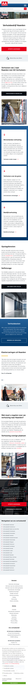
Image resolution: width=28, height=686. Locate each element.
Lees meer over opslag (14, 286)
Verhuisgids (14, 619)
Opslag (14, 597)
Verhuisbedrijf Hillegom (8, 542)
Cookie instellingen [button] (7, 678)
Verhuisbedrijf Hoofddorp (9, 546)
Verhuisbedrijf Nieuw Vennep (9, 557)
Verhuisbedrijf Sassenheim (9, 565)
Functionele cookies (9, 668)
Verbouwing (14, 599)
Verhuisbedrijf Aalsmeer (8, 524)
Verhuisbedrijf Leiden (8, 550)
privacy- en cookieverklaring (12, 663)
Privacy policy (14, 622)
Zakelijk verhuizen (14, 593)
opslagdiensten (9, 255)
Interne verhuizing (14, 601)
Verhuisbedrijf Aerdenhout (9, 526)
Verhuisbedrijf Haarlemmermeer (10, 537)
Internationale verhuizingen (11, 195)
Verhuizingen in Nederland (14, 93)
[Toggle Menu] (25, 5)
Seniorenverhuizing (14, 595)
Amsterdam (18, 443)
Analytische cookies (9, 666)
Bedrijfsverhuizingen (9, 232)
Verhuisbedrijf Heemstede (9, 539)
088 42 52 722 (8, 82)
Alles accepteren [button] (14, 683)
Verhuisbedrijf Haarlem (8, 535)
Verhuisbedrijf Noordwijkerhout (10, 561)
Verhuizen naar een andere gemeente (14, 587)
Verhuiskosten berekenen (14, 509)
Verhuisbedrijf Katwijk (8, 548)
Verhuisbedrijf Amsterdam (9, 533)
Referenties (14, 615)
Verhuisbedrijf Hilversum (8, 544)
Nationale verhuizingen (14, 584)
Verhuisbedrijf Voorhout (8, 567)
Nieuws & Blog (14, 620)
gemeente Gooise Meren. (15, 431)
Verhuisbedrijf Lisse (7, 552)
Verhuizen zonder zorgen (10, 159)
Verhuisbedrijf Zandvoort (8, 570)
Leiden (23, 443)
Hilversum (11, 443)
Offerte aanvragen (14, 49)
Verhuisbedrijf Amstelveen (9, 531)
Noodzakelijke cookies (9, 670)
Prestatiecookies (8, 673)
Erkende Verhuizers (14, 613)
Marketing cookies (19, 673)
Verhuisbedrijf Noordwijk (8, 559)
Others (5, 675)
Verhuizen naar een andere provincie (14, 586)
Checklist (14, 609)
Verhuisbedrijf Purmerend (9, 563)
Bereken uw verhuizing (14, 340)
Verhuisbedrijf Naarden (8, 555)
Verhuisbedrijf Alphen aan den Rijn (11, 529)
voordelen (19, 448)
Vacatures (14, 617)
